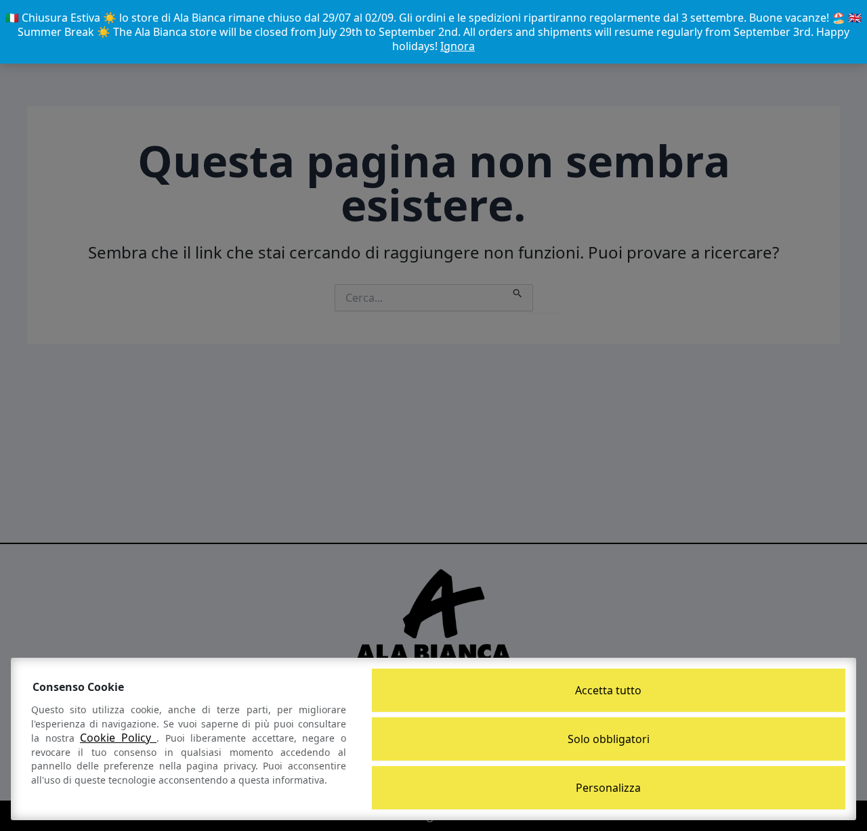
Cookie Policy (118, 737)
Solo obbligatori (609, 739)
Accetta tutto (608, 690)
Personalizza (608, 787)
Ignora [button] (457, 46)
